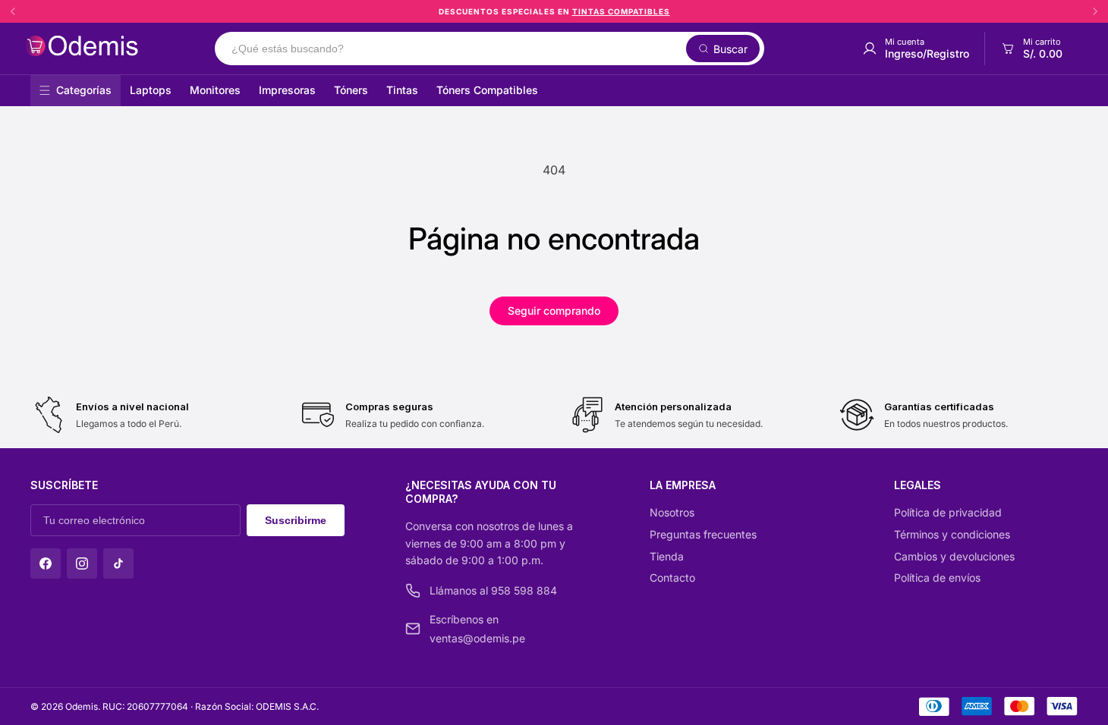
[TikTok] (118, 563)
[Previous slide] (13, 11)
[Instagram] (82, 563)
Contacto (672, 577)
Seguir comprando (554, 310)
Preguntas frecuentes (703, 534)
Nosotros (672, 512)
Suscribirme (295, 520)
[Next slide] (1095, 11)
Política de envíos (937, 577)
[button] (1031, 48)
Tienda (667, 556)
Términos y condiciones (952, 534)
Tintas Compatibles (621, 11)
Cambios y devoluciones (954, 556)
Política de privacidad (948, 512)
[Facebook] (45, 563)
